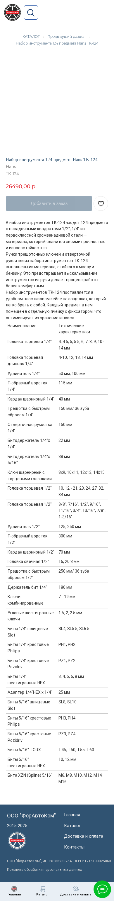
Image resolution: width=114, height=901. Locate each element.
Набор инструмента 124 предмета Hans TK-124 (57, 43)
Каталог (72, 825)
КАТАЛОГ (31, 36)
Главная (72, 814)
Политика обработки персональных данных (44, 870)
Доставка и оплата (83, 836)
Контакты (74, 847)
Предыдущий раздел (66, 36)
